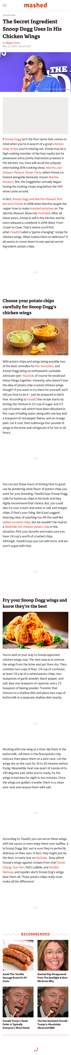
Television (9, 15)
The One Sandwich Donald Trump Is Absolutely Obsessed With (52, 1024)
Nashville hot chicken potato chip (27, 527)
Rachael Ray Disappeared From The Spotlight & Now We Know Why (52, 978)
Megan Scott (13, 43)
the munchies (44, 366)
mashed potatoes (42, 208)
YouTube (43, 213)
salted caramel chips (16, 522)
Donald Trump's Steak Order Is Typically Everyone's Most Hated (16, 1024)
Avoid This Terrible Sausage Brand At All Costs (15, 978)
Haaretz (27, 376)
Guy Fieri (18, 867)
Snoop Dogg (13, 139)
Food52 (15, 232)
